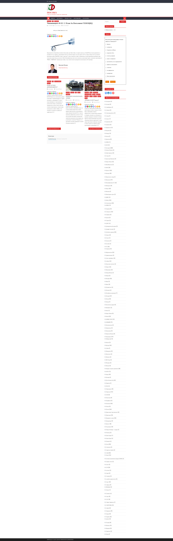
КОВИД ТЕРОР (109, 319)
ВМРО (107, 197)
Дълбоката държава (110, 232)
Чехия (86, 98)
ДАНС (107, 223)
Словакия (108, 476)
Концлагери (108, 331)
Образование (108, 389)
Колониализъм (109, 325)
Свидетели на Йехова (111, 50)
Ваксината (49, 21)
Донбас (107, 519)
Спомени (108, 493)
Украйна (107, 516)
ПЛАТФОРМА (86, 18)
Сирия (107, 473)
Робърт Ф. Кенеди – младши (112, 429)
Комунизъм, (108, 328)
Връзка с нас (68, 18)
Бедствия (67, 92)
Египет (107, 238)
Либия (107, 348)
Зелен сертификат (58, 81)
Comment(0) (66, 25)
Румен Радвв (108, 435)
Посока (52, 12)
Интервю (108, 278)
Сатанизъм (108, 447)
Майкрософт (108, 339)
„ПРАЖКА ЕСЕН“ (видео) (92, 100)
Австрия (107, 104)
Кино (107, 310)
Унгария (107, 522)
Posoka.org (76, 100)
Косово (107, 342)
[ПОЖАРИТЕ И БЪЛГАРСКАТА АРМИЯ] (75, 85)
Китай (107, 316)
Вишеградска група (110, 194)
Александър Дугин (110, 113)
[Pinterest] (50, 36)
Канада (107, 302)
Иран (107, 284)
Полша (107, 406)
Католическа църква (110, 304)
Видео (107, 188)
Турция (107, 514)
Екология (108, 241)
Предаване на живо (110, 418)
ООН (107, 394)
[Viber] (54, 36)
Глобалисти (108, 211)
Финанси (108, 525)
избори (94, 94)
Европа (107, 235)
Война (91, 92)
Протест (48, 83)
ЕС (52, 21)
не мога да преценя (111, 56)
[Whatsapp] (52, 36)
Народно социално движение (112, 368)
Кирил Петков (109, 161)
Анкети (53, 18)
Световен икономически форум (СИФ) (114, 458)
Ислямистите (108, 287)
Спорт (107, 496)
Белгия (107, 136)
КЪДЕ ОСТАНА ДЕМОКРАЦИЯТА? (52, 86)
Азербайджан (109, 107)
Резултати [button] (113, 81)
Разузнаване (108, 426)
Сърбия (107, 508)
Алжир (107, 116)
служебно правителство (111, 479)
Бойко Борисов (109, 153)
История (107, 296)
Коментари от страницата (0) (62, 138)
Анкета (107, 119)
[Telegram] (56, 36)
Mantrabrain (70, 539)
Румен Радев (108, 438)
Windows (108, 487)
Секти (107, 464)
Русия (107, 444)
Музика (107, 365)
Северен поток (109, 461)
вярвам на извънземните (112, 64)
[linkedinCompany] (108, 93)
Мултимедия (77, 18)
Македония (108, 351)
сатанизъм (109, 67)
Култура (107, 345)
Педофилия (108, 400)
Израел (107, 267)
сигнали (107, 470)
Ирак (107, 281)
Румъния (108, 441)
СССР (107, 499)
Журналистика (109, 252)
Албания (108, 110)
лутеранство (109, 47)
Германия (108, 209)
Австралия (108, 101)
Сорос (107, 482)
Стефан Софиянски (110, 502)
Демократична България (111, 226)
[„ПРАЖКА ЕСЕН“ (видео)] (93, 85)
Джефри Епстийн (109, 229)
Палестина (108, 397)
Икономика (108, 270)
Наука (107, 374)
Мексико (108, 357)
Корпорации (108, 336)
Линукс (107, 490)
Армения (108, 124)
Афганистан (108, 127)
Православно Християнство (111, 412)
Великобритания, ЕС (110, 182)
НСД (107, 386)
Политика (86, 96)
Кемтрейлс (108, 307)
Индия (107, 275)
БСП (107, 145)
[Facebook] (48, 36)
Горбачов (108, 214)
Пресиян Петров (57, 25)
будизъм (108, 44)
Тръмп (107, 455)
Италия (107, 299)
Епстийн (108, 243)
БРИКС (107, 142)
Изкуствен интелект (110, 264)
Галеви (107, 156)
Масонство (108, 354)
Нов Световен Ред (109, 380)
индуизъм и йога (110, 53)
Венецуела (108, 185)
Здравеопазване (109, 255)
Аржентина (108, 121)
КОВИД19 (56, 21)
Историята (60, 18)
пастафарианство (110, 70)
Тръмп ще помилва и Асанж (54, 128)
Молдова (108, 363)
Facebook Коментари (52, 138)
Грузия (107, 217)
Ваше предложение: (111, 76)
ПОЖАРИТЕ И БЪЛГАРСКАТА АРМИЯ (74, 97)
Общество (68, 94)
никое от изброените (111, 58)
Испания (108, 290)
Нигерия (107, 377)
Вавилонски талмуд (110, 177)
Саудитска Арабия (109, 450)
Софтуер (107, 485)
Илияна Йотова (109, 272)
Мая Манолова (109, 164)
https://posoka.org (63, 67)
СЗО (107, 467)
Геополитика (95, 92)
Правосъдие (108, 415)
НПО (107, 167)
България (72, 92)
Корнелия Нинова (109, 333)
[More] (62, 36)
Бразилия (108, 139)
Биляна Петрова (109, 150)
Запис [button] (107, 81)
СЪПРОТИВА (109, 505)
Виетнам (108, 191)
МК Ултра (108, 360)
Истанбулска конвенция (111, 293)
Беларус (107, 133)
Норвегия (108, 383)
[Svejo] (58, 36)
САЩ (107, 453)
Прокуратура (108, 421)
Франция (108, 528)
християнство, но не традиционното (114, 61)
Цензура (107, 173)
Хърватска (108, 531)
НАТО (79, 92)
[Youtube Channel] (113, 93)
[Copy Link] (60, 36)
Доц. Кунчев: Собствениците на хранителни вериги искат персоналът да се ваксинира (96, 128)
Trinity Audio (60, 30)
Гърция (107, 220)
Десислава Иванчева (110, 159)
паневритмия (109, 73)
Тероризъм (108, 511)
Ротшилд (108, 432)
